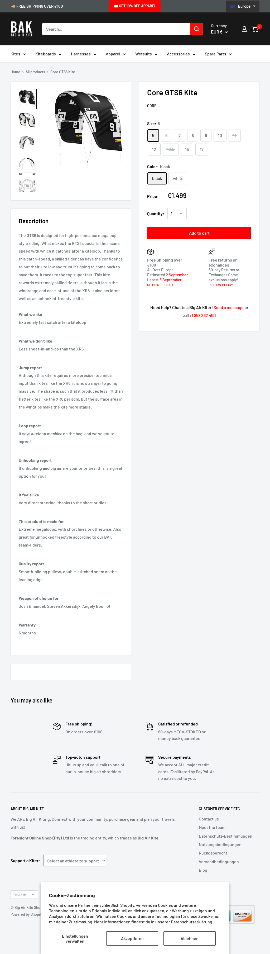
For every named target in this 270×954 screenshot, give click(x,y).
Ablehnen (190, 938)
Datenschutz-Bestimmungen (225, 835)
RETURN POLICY (221, 285)
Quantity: (155, 213)
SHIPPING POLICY (160, 285)
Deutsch (19, 894)
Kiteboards (45, 53)
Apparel (113, 53)
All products (35, 72)
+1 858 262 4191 (203, 315)
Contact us (209, 818)
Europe (244, 6)
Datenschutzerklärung (191, 921)
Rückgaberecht (213, 852)
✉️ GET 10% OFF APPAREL (135, 6)
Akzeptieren (132, 938)
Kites (15, 53)
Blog (203, 869)
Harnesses (81, 53)
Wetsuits (143, 53)
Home (15, 72)
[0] (255, 29)
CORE (151, 105)
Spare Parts (215, 53)
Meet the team (212, 827)
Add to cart (199, 232)
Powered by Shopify (27, 914)
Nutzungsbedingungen (220, 844)
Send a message (229, 307)
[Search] (196, 29)
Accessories (178, 53)
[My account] (244, 29)
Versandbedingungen (219, 861)
